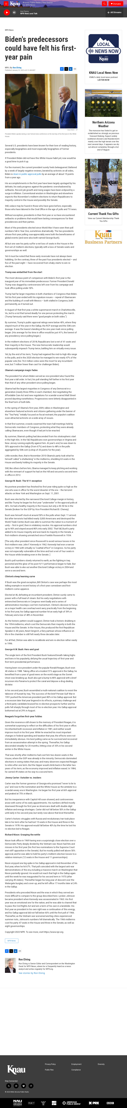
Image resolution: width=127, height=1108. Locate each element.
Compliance (76, 1070)
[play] (7, 12)
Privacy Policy (50, 1064)
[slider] (18, 12)
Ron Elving (17, 67)
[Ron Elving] (10, 965)
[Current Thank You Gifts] (103, 183)
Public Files (49, 1070)
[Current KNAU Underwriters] (103, 237)
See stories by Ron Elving (32, 972)
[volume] (14, 12)
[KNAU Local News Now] (103, 48)
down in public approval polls (27, 174)
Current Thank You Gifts (103, 214)
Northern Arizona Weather (103, 124)
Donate (117, 3)
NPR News (9, 30)
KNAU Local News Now (103, 73)
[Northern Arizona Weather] (103, 103)
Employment (76, 1064)
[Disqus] (63, 1022)
